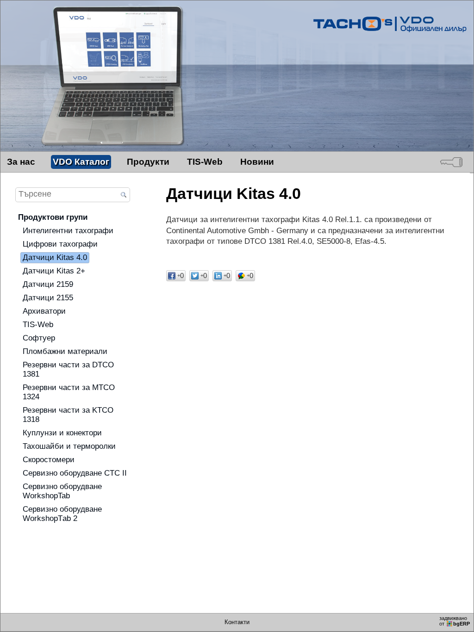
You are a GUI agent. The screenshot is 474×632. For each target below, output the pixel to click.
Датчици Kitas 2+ (54, 270)
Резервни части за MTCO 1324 (69, 392)
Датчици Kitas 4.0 (55, 257)
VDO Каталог (81, 162)
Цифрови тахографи (60, 244)
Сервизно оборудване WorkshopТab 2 (62, 514)
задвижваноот (454, 620)
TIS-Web (205, 162)
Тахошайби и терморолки (69, 446)
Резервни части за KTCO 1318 (68, 415)
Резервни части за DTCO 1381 (68, 369)
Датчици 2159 (48, 284)
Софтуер (39, 338)
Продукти (148, 162)
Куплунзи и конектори (62, 432)
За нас (21, 162)
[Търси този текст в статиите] (124, 195)
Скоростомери (49, 459)
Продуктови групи (52, 217)
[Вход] (451, 162)
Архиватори (44, 311)
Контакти (237, 622)
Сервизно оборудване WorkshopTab (62, 491)
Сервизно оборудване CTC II (75, 473)
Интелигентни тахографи (68, 230)
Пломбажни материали (65, 351)
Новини (257, 162)
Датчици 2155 (48, 297)
